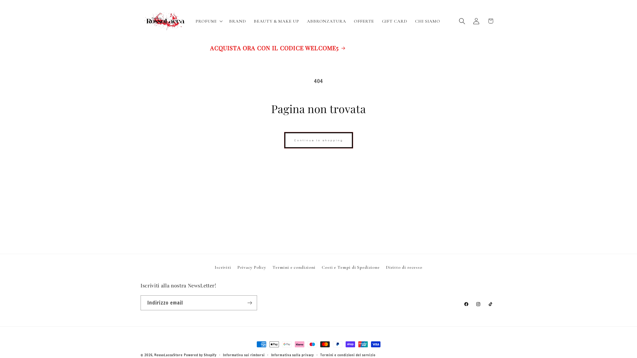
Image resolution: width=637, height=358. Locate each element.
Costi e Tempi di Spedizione (351, 267)
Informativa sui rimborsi (244, 355)
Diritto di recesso (404, 267)
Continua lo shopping (318, 140)
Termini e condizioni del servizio (347, 355)
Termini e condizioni (293, 267)
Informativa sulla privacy (292, 355)
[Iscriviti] (250, 303)
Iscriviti (223, 267)
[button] (208, 21)
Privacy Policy (251, 267)
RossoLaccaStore (168, 355)
